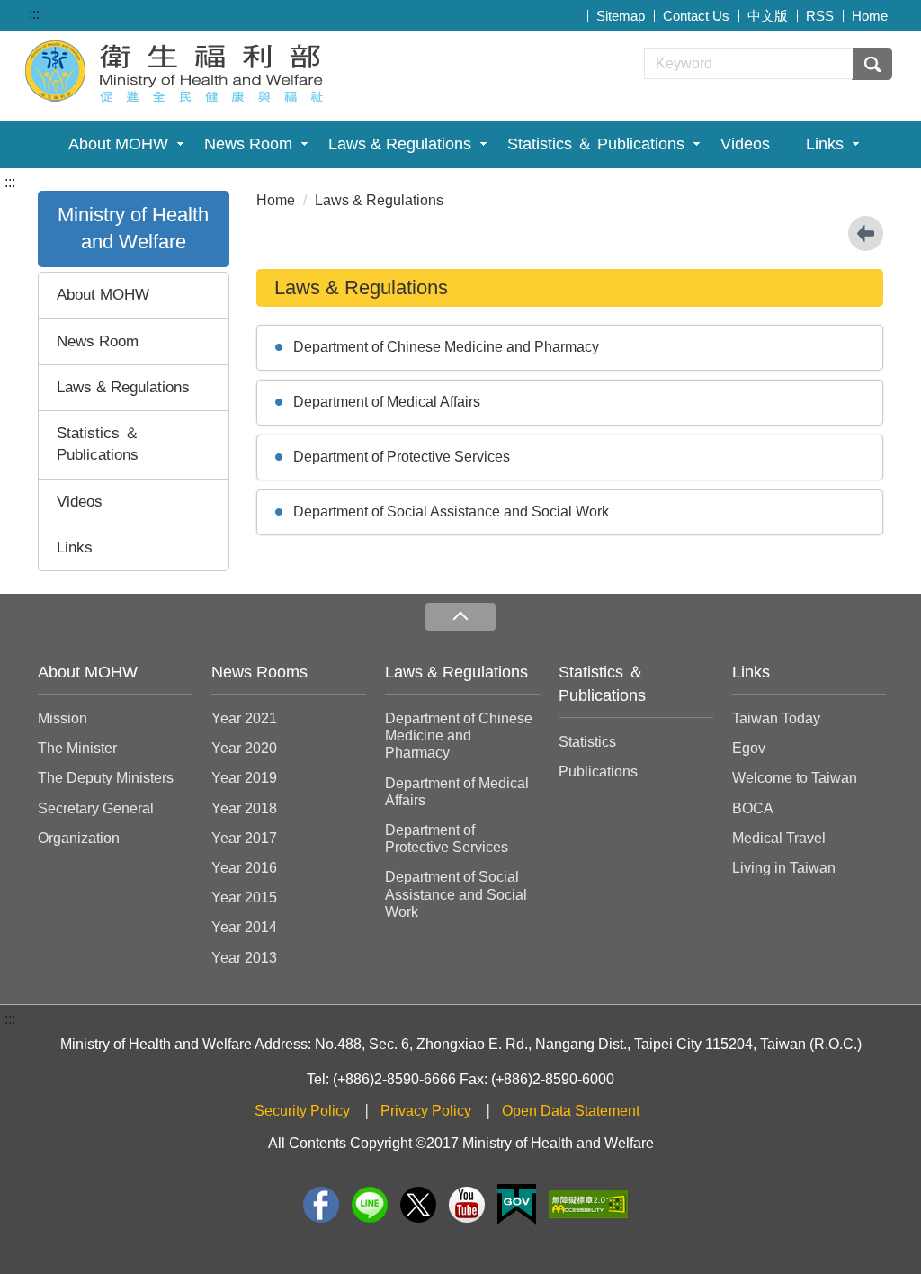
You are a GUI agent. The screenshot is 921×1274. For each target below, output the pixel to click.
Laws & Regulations (399, 144)
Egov (748, 748)
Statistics (587, 741)
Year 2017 (244, 838)
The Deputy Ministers (106, 777)
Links (825, 144)
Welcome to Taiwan (794, 777)
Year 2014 (244, 927)
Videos (745, 144)
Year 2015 (244, 897)
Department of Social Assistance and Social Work (451, 511)
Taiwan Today (776, 718)
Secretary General (96, 808)
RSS (820, 15)
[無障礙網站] (588, 1204)
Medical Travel (779, 838)
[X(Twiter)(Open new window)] (418, 1205)
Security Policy (302, 1110)
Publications (598, 771)
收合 (460, 617)
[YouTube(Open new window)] (467, 1205)
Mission (62, 718)
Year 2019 (244, 777)
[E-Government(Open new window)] (516, 1204)
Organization (79, 838)
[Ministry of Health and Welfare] (176, 68)
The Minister (77, 748)
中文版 (767, 15)
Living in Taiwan (784, 867)
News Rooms (259, 672)
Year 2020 (244, 748)
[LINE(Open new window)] (370, 1205)
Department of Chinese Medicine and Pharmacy (446, 346)
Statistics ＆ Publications (595, 144)
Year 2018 (244, 808)
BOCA (752, 808)
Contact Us (696, 15)
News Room (248, 144)
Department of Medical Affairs (386, 401)
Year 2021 (244, 718)
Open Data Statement (570, 1110)
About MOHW (118, 144)
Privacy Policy (425, 1110)
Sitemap (620, 15)
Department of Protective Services (401, 456)
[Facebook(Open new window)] (321, 1205)
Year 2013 (244, 957)
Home (870, 15)
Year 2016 (244, 867)
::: (34, 14)
